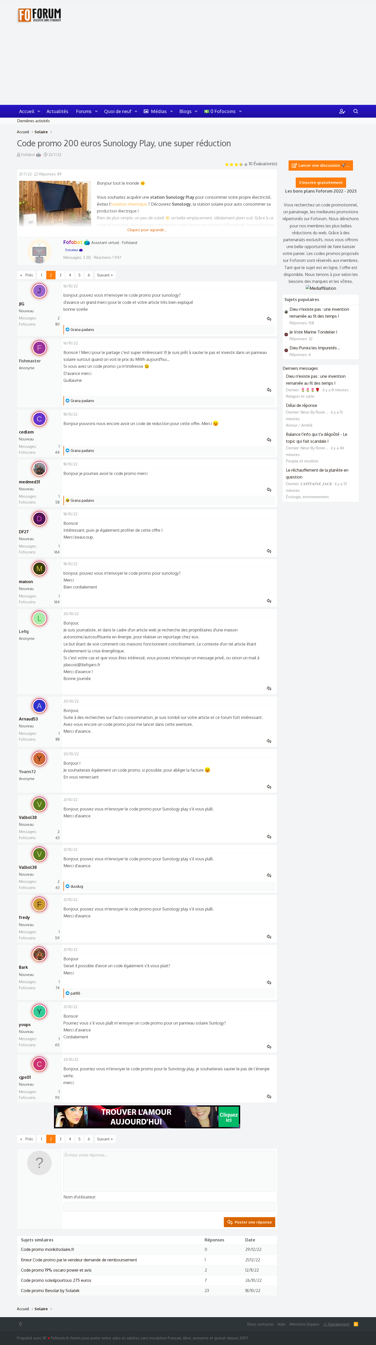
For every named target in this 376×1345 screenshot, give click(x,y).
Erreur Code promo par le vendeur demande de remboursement (79, 1259)
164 (57, 552)
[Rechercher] (356, 111)
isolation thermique (129, 204)
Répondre (270, 319)
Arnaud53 (28, 718)
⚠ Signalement (336, 1324)
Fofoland (129, 242)
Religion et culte (300, 396)
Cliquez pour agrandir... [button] (147, 229)
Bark (23, 967)
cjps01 (25, 1077)
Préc (29, 275)
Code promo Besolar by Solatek (50, 1290)
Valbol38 (28, 817)
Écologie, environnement (307, 496)
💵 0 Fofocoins (220, 111)
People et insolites (302, 461)
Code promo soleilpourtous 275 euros (56, 1280)
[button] (39, 111)
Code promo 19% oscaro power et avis (56, 1270)
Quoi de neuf (117, 111)
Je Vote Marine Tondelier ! (313, 332)
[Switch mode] (21, 1324)
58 (57, 502)
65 (57, 1045)
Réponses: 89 (50, 174)
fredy (24, 917)
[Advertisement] (188, 66)
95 (57, 1097)
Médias (159, 111)
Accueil (26, 111)
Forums (84, 111)
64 (57, 452)
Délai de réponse (301, 405)
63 (58, 838)
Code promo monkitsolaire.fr (47, 1249)
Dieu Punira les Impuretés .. (315, 347)
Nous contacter (260, 1324)
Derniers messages (300, 368)
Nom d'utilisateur (79, 1196)
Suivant (103, 275)
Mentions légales (304, 1324)
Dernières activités (33, 120)
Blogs (185, 111)
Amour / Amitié (299, 425)
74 (58, 988)
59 (57, 938)
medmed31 (29, 481)
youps (25, 1024)
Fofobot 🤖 (31, 154)
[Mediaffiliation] (321, 288)
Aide (281, 1324)
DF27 (24, 531)
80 (57, 324)
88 (58, 739)
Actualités (57, 111)
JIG (21, 303)
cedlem (26, 432)
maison (26, 581)
